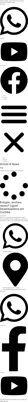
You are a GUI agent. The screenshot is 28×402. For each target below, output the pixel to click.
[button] (14, 128)
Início (4, 95)
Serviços (5, 97)
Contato (5, 99)
